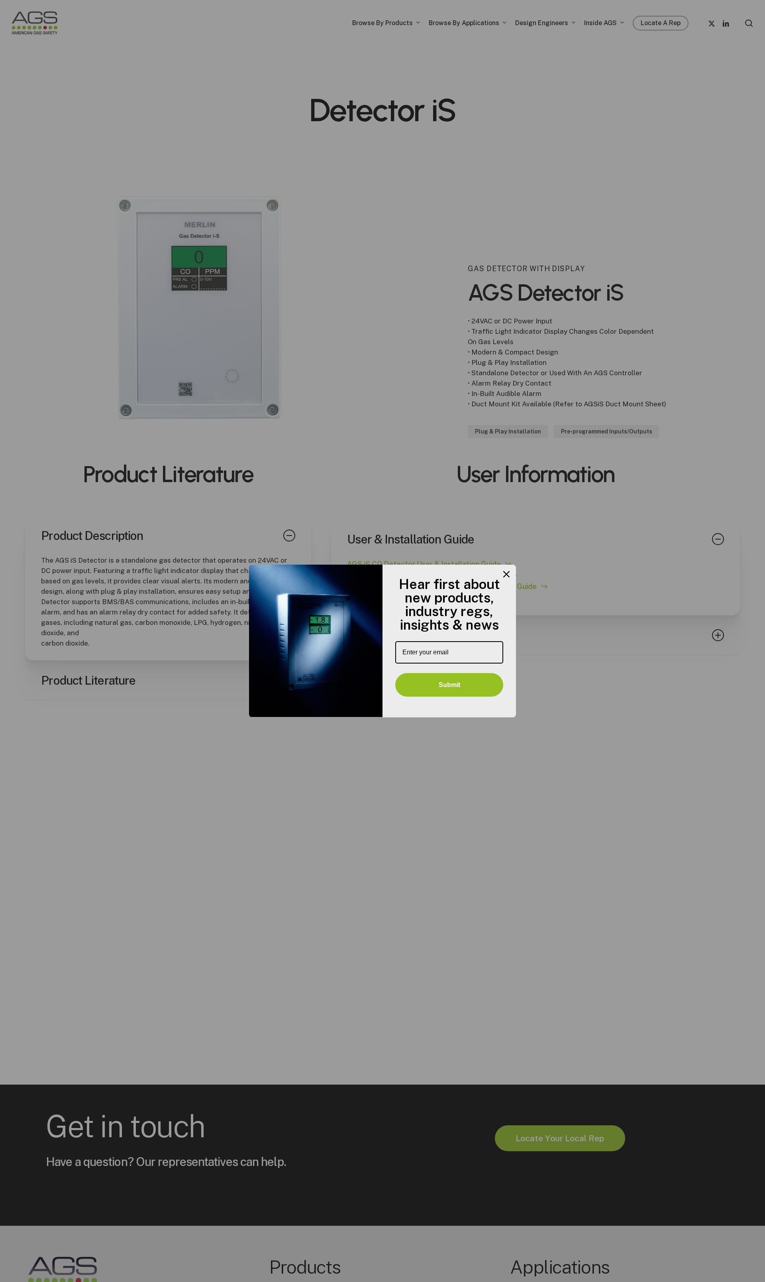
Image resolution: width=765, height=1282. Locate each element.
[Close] (506, 574)
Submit (449, 684)
